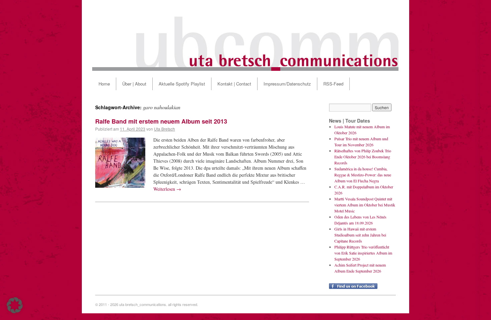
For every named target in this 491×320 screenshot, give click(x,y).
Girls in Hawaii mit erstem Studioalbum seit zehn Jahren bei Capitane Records (360, 235)
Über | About (134, 84)
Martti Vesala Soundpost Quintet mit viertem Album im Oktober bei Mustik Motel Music (364, 204)
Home (104, 84)
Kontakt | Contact (234, 84)
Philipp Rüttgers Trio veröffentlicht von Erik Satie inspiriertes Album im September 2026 (363, 253)
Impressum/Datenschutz (287, 84)
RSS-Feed (333, 84)
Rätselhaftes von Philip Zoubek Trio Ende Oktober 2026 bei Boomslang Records (362, 156)
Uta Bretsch (164, 129)
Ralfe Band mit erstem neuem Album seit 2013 (161, 121)
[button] (14, 305)
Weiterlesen (167, 189)
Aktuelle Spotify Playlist (182, 84)
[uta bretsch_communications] (245, 35)
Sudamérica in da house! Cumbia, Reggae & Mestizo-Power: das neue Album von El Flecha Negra (362, 174)
